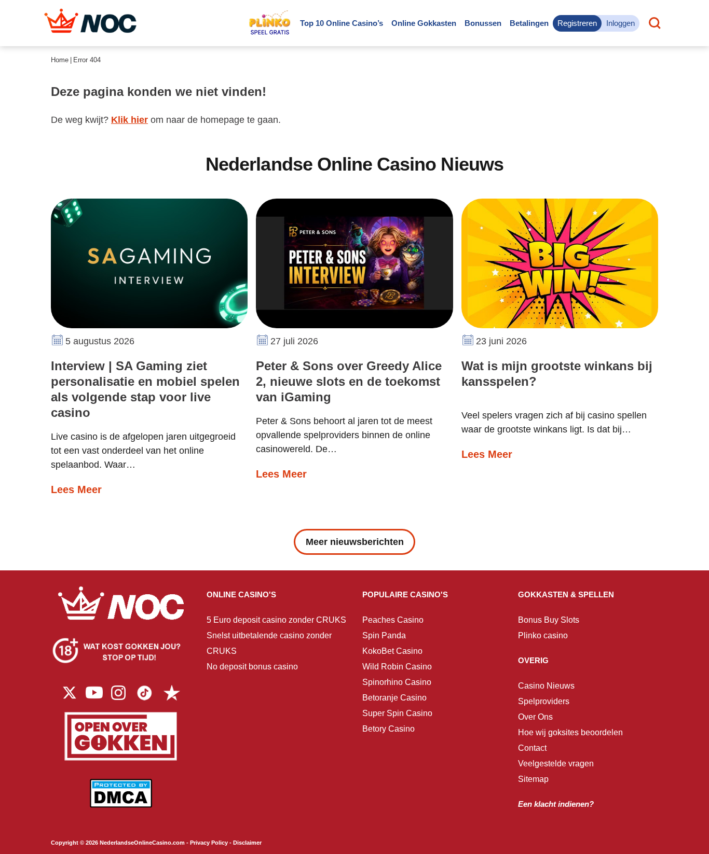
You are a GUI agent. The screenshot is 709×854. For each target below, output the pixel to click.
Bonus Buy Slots (548, 619)
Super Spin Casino (397, 713)
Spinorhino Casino (396, 682)
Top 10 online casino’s (341, 23)
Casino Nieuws (546, 685)
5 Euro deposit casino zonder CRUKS (276, 619)
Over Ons (535, 716)
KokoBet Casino (392, 651)
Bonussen (483, 23)
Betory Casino (388, 728)
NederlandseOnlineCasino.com (142, 842)
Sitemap (533, 779)
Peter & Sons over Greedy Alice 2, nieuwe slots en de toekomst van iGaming (349, 381)
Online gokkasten (423, 23)
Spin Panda (384, 635)
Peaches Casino (393, 619)
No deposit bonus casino (252, 666)
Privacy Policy (209, 842)
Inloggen (620, 23)
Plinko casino (543, 635)
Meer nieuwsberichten (355, 542)
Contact (532, 748)
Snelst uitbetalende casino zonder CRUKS (269, 643)
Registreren (577, 23)
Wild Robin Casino (397, 666)
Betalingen (529, 23)
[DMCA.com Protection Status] (121, 801)
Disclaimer (247, 842)
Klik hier (129, 120)
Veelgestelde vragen (556, 763)
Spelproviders (543, 701)
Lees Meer (76, 489)
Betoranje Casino (394, 697)
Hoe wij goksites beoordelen (570, 732)
